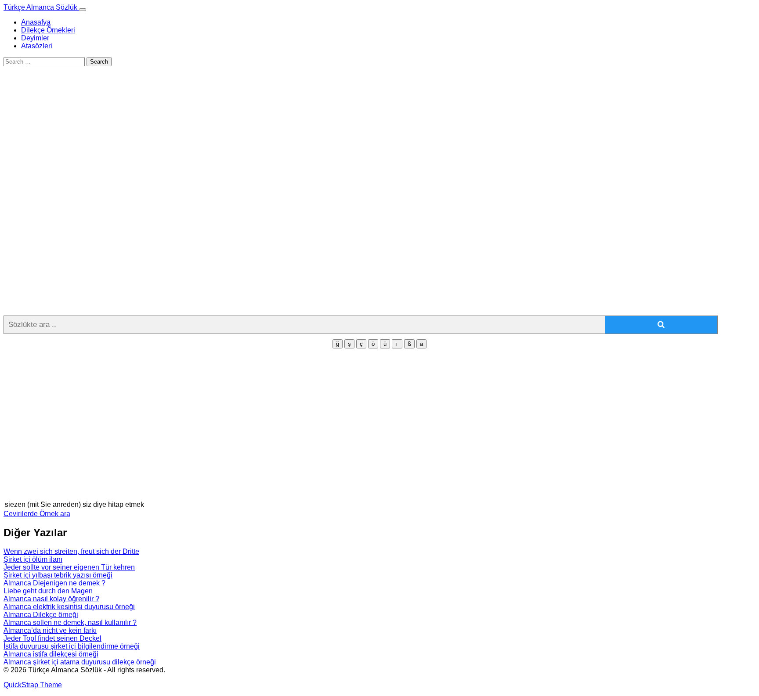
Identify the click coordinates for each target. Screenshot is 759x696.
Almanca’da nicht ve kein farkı (50, 630)
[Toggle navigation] (82, 9)
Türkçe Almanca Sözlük (41, 7)
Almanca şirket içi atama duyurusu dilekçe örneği (80, 662)
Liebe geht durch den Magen (48, 591)
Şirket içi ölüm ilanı (33, 559)
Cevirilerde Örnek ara (37, 513)
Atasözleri (36, 46)
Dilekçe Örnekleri (48, 30)
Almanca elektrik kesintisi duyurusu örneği (69, 606)
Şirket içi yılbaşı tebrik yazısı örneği (58, 575)
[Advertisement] (267, 151)
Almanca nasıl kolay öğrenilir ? (51, 599)
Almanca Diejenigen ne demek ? (54, 583)
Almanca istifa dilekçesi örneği (51, 654)
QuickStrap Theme (33, 685)
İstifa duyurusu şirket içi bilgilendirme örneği (72, 646)
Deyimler (35, 38)
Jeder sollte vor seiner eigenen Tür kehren (69, 567)
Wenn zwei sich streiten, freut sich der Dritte (71, 551)
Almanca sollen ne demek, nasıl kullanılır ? (70, 622)
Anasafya (36, 22)
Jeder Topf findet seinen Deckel (52, 638)
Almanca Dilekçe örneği (41, 614)
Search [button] (99, 61)
